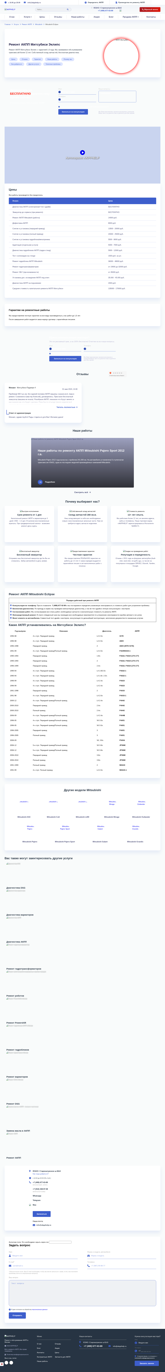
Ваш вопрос (13, 1277)
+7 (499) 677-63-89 (105, 11)
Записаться (42, 1214)
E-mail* (11, 1262)
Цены (42, 17)
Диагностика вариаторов (19, 915)
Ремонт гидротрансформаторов (23, 969)
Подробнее (50, 482)
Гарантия (37, 59)
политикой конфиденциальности (96, 107)
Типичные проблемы (53, 64)
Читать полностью (66, 407)
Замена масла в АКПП (18, 1131)
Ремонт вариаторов (17, 1077)
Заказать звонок (147, 1363)
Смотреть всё (81, 492)
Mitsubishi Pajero (29, 842)
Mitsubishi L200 (82, 817)
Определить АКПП (96, 2)
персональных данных (39, 1309)
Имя (60, 89)
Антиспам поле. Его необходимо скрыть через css (29, 1242)
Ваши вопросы (104, 89)
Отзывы (58, 17)
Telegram (36, 1200)
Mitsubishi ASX (24, 817)
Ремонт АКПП (13, 1158)
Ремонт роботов (15, 996)
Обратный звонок (151, 9)
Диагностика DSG (15, 888)
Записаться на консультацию (73, 112)
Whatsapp (37, 1196)
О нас (12, 17)
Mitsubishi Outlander (141, 817)
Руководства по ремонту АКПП (131, 2)
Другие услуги (34, 64)
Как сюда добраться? (41, 1174)
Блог (111, 17)
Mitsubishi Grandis (135, 842)
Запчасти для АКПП (62, 1357)
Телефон (62, 96)
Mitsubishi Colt (53, 817)
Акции (97, 17)
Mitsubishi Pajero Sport (65, 842)
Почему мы (68, 59)
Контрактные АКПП (44, 1357)
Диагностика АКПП (16, 942)
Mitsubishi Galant (100, 842)
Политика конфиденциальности (18, 1354)
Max (34, 1205)
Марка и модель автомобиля (98, 1252)
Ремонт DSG (13, 1104)
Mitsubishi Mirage (111, 817)
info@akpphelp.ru (34, 3)
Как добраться (16, 64)
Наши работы (77, 17)
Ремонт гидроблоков (17, 1050)
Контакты (151, 17)
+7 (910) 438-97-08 (40, 1189)
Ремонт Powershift (16, 1023)
